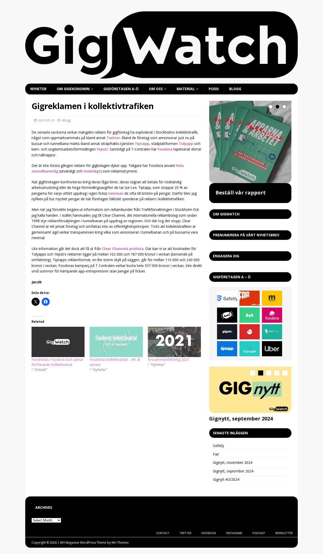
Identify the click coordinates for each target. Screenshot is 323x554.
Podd (214, 88)
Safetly (218, 445)
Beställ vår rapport (241, 192)
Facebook (208, 533)
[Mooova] (272, 298)
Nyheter (38, 88)
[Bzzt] (227, 315)
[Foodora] (272, 315)
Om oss (156, 88)
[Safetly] (227, 298)
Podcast (258, 533)
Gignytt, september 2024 (241, 418)
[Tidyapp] (249, 348)
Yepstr (102, 149)
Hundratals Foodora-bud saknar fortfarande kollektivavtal (58, 362)
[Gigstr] (227, 331)
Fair (216, 454)
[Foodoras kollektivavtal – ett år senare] (116, 342)
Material (186, 88)
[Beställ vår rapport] (250, 142)
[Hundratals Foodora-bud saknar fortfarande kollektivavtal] (58, 342)
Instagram (234, 533)
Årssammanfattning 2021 (168, 359)
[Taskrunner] (272, 331)
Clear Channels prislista (123, 248)
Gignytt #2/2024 (226, 479)
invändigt (92, 171)
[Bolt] (249, 315)
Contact (162, 533)
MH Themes (120, 542)
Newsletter (284, 533)
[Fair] (249, 298)
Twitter (113, 137)
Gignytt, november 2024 (232, 462)
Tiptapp (142, 143)
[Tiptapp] (227, 348)
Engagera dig (226, 256)
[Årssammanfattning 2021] (174, 342)
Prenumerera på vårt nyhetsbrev (246, 235)
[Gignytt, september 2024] (250, 390)
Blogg (235, 88)
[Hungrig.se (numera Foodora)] (249, 331)
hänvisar (115, 193)
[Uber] (272, 348)
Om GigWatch (226, 214)
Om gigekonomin (73, 88)
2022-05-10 (46, 120)
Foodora (165, 149)
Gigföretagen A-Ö (121, 88)
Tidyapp (186, 143)
